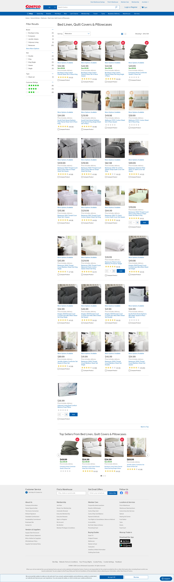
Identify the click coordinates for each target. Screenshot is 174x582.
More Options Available (65, 63)
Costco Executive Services (127, 511)
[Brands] (51, 14)
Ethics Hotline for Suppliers (33, 538)
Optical (122, 514)
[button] (117, 7)
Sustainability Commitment (33, 519)
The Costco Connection (32, 511)
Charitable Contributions (32, 516)
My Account (60, 522)
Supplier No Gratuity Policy (33, 544)
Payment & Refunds (93, 516)
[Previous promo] (59, 455)
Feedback (118, 562)
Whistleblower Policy (31, 541)
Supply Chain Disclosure (32, 532)
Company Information (31, 505)
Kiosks (121, 525)
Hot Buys (58, 14)
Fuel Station (123, 519)
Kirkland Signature (30, 514)
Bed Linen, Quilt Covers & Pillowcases (59, 18)
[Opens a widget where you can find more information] (166, 579)
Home (27, 18)
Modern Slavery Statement (33, 535)
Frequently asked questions (96, 505)
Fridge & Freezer (93, 538)
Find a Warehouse (64, 489)
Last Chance (74, 14)
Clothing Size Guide (93, 552)
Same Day (40, 14)
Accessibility (91, 522)
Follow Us (124, 489)
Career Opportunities (31, 508)
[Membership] (89, 14)
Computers (91, 547)
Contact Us (28, 525)
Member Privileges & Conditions (66, 528)
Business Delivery (114, 14)
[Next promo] (147, 455)
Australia (144, 2)
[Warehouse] (130, 14)
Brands (48, 14)
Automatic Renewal (62, 511)
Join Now (59, 505)
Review (136, 577)
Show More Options (32, 48)
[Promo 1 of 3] (101, 476)
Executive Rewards (62, 516)
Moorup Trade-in (126, 532)
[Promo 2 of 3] (103, 476)
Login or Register (131, 7)
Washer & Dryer (92, 544)
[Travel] (97, 14)
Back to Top (145, 427)
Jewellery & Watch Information (96, 549)
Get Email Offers (95, 489)
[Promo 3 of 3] (105, 476)
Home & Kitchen (35, 18)
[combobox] (50, 7)
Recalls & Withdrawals (94, 508)
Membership (85, 14)
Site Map (55, 562)
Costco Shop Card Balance (95, 514)
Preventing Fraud (93, 528)
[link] (68, 60)
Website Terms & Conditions (68, 562)
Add (144, 222)
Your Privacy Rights (85, 562)
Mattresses (91, 541)
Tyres (103, 14)
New (65, 14)
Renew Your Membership (64, 508)
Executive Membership (63, 514)
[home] (33, 7)
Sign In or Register (62, 519)
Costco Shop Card (93, 511)
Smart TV (90, 535)
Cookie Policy (97, 562)
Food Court (123, 528)
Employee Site (29, 522)
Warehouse (126, 14)
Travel (95, 14)
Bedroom (44, 18)
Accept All (111, 577)
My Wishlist (60, 525)
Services (137, 14)
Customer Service (33, 489)
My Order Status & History (95, 525)
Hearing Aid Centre (125, 516)
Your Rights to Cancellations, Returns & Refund (101, 519)
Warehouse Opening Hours (127, 508)
